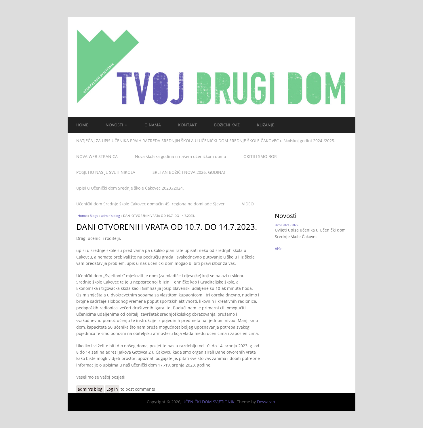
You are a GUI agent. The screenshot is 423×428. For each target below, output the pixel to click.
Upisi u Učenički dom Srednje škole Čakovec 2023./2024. (130, 188)
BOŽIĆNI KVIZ (227, 125)
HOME (82, 125)
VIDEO (248, 204)
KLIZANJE (265, 125)
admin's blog (110, 215)
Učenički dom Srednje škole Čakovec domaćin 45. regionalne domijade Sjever (150, 204)
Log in (112, 389)
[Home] (211, 67)
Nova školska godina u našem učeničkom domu (180, 156)
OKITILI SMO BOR (260, 156)
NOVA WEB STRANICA (97, 156)
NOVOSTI (114, 125)
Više (279, 248)
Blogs (94, 215)
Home (82, 215)
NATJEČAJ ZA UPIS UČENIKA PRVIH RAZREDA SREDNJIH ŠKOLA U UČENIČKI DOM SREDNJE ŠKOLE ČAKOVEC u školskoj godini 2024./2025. (205, 140)
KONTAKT (187, 125)
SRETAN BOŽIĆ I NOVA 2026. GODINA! (189, 172)
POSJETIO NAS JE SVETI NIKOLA (105, 172)
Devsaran (266, 401)
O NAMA (152, 125)
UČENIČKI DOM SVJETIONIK (208, 401)
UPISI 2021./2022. (287, 225)
